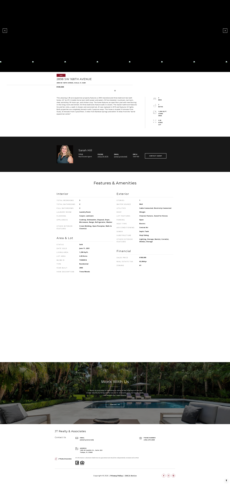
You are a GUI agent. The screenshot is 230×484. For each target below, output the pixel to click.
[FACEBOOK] (163, 475)
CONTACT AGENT (155, 156)
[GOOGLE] (173, 475)
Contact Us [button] (115, 404)
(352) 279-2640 (149, 440)
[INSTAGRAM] (168, 475)
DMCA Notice (131, 476)
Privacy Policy (116, 476)
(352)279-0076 (103, 157)
